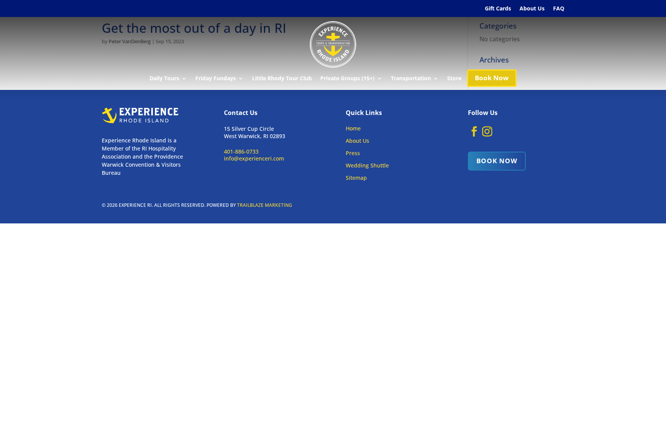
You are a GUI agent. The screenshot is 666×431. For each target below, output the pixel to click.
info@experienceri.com (254, 158)
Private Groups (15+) (347, 78)
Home (353, 128)
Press (353, 153)
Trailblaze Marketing (264, 205)
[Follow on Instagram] (487, 132)
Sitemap (356, 177)
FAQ (558, 8)
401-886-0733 (241, 151)
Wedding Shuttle (367, 165)
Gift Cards (498, 8)
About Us (532, 8)
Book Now (492, 77)
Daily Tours (164, 78)
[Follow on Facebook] (474, 132)
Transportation (411, 78)
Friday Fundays (215, 78)
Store (454, 78)
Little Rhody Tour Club (282, 78)
